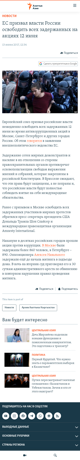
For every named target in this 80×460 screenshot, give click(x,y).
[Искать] (55, 455)
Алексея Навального (49, 255)
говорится (34, 141)
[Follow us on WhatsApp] (40, 415)
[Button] (69, 53)
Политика (38, 355)
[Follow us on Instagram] (14, 415)
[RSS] (57, 415)
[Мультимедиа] (24, 455)
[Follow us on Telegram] (31, 415)
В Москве (49, 245)
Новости (9, 16)
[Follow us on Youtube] (5, 415)
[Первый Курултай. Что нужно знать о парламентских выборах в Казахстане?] (16, 360)
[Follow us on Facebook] (23, 415)
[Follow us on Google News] (48, 415)
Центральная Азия (44, 330)
